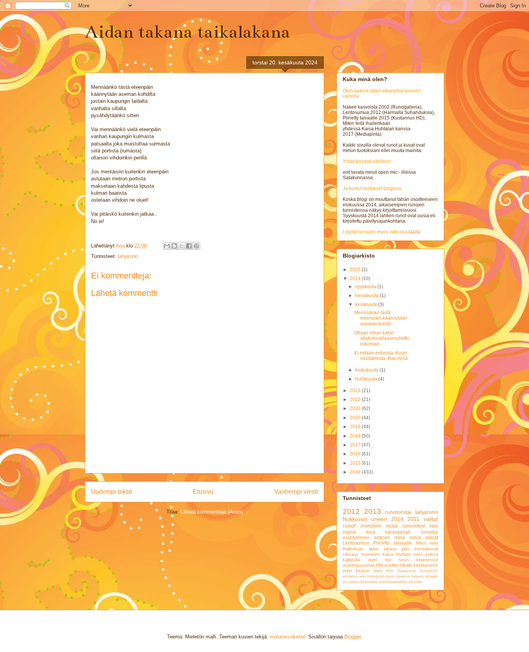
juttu (405, 549)
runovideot (413, 526)
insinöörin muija (379, 526)
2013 (372, 511)
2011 (413, 519)
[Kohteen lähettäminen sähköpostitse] (167, 246)
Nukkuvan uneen (365, 519)
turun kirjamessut (418, 559)
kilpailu (406, 565)
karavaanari (397, 532)
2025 (356, 269)
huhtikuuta (366, 379)
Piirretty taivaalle (392, 543)
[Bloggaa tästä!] (174, 246)
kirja (370, 532)
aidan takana (383, 549)
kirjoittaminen (426, 565)
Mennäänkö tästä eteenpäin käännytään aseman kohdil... (380, 318)
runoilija (429, 532)
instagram (376, 576)
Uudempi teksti (111, 491)
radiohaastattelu (392, 581)
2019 (356, 426)
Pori (389, 571)
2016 (356, 454)
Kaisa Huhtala (396, 554)
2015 (356, 463)
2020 (356, 417)
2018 (356, 436)
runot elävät (424, 537)
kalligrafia (351, 559)
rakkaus (350, 554)
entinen (382, 537)
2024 (356, 278)
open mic (380, 559)
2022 (356, 399)
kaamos (403, 576)
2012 (351, 511)
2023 (356, 390)
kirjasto (418, 576)
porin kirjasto (356, 570)
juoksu (432, 554)
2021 (356, 408)
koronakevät (426, 549)
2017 (356, 445)
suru (378, 570)
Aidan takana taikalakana (187, 32)
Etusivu (203, 491)
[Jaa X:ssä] (181, 246)
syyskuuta (366, 286)
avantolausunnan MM (363, 565)
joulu (390, 576)
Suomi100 (429, 571)
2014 (356, 472)
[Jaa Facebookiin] (189, 246)
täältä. (415, 232)
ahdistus (350, 576)
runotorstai (398, 512)
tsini (433, 526)
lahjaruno (128, 256)
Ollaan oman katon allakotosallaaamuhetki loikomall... (381, 338)
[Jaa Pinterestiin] (196, 246)
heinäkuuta (367, 295)
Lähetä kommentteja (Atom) (211, 512)
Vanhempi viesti (296, 491)
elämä (349, 532)
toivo (418, 554)
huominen (370, 554)
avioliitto (391, 565)
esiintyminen (356, 537)
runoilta (415, 581)
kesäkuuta (366, 304)
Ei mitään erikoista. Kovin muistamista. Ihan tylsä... (382, 355)
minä (400, 537)
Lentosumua (356, 543)
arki (362, 576)
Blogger (352, 637)
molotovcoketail (287, 637)
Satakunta (406, 571)
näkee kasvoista (362, 581)
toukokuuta (367, 370)
